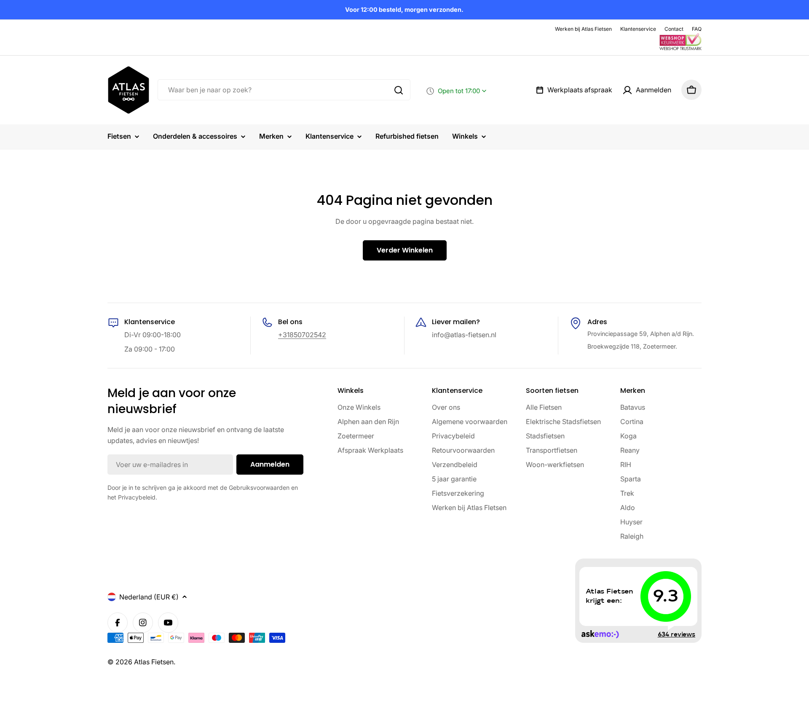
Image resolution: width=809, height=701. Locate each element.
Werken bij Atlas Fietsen (583, 29)
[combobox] (284, 90)
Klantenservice (638, 29)
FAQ (697, 29)
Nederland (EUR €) (149, 597)
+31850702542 (302, 334)
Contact (673, 29)
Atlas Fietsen (154, 662)
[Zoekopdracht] (399, 90)
